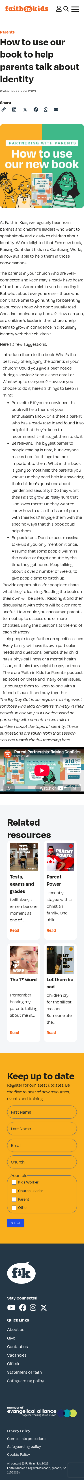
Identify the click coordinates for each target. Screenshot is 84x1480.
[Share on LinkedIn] (14, 109)
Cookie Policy (18, 1454)
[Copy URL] (3, 109)
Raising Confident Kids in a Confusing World (40, 249)
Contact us (17, 1346)
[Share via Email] (56, 109)
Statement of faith (24, 1372)
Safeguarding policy (25, 1380)
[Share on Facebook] (35, 109)
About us (15, 1329)
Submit (15, 1223)
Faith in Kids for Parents (43, 672)
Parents (7, 31)
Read (14, 930)
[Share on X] (25, 109)
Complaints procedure (26, 1438)
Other (23, 1207)
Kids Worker (28, 1182)
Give (11, 1337)
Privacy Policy (18, 1431)
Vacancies (16, 1355)
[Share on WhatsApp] (46, 109)
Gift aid (14, 1363)
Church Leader (30, 1190)
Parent (23, 1199)
